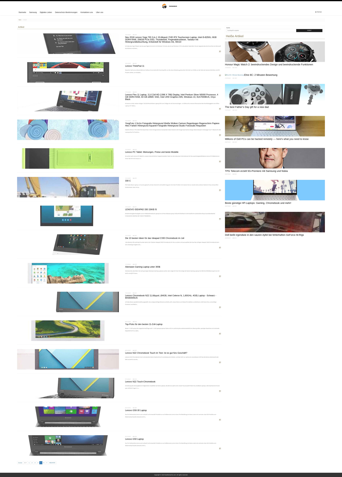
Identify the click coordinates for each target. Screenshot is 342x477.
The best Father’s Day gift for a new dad (247, 107)
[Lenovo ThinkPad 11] (68, 72)
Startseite (22, 12)
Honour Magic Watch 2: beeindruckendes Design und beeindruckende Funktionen (269, 64)
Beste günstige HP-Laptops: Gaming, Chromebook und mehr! (258, 203)
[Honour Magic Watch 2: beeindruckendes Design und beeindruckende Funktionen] (275, 52)
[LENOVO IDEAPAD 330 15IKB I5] (68, 215)
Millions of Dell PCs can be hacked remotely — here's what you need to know (267, 139)
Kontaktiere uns (87, 12)
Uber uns (99, 12)
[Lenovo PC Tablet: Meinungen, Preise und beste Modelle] (68, 158)
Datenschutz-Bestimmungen (66, 12)
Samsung (33, 12)
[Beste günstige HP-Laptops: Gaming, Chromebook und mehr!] (275, 190)
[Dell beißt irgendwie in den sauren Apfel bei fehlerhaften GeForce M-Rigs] (275, 222)
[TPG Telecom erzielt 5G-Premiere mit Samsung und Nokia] (275, 158)
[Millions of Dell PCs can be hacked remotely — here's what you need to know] (275, 126)
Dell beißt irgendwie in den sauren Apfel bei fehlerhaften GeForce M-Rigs (264, 235)
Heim (20, 19)
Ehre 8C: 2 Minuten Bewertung (260, 75)
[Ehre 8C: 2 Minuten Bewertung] (234, 75)
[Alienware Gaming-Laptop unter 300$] (68, 273)
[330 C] (68, 187)
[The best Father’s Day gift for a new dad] (275, 94)
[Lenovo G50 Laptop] (68, 445)
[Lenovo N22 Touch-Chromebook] (68, 388)
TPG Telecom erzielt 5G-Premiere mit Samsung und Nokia (256, 171)
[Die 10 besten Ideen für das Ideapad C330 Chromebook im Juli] (68, 244)
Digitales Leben (46, 12)
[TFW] (171, 6)
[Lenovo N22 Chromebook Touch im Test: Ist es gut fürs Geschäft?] (68, 359)
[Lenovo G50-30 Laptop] (68, 416)
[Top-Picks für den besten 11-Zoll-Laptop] (68, 330)
